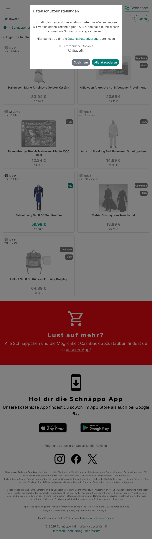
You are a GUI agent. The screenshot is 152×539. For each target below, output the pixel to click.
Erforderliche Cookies (77, 46)
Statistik (78, 50)
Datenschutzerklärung (83, 38)
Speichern (81, 62)
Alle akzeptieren (105, 62)
